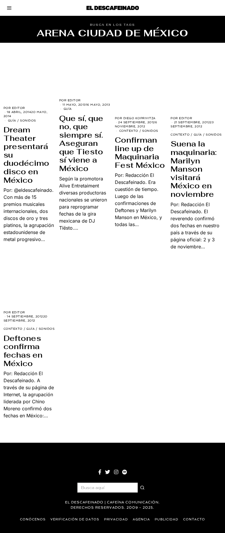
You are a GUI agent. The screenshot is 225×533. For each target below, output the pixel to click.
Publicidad (166, 519)
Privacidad (116, 519)
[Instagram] (116, 472)
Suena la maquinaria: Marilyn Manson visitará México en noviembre (194, 169)
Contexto (128, 130)
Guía (12, 120)
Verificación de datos (74, 519)
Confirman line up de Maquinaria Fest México (140, 152)
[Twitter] (108, 472)
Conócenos (33, 519)
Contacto (194, 519)
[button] (143, 488)
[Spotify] (124, 472)
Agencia (141, 519)
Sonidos (28, 120)
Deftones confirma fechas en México (23, 350)
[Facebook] (100, 472)
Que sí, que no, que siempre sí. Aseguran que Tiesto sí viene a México (81, 143)
